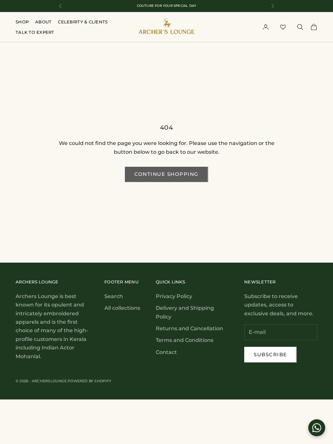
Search (113, 296)
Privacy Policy (174, 296)
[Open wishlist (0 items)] (283, 27)
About (43, 21)
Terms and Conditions (184, 340)
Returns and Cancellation (189, 328)
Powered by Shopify (89, 381)
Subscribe (270, 354)
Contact (166, 352)
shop (22, 21)
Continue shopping (166, 174)
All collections (122, 308)
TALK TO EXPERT (35, 32)
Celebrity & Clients (83, 21)
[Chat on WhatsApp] (316, 427)
